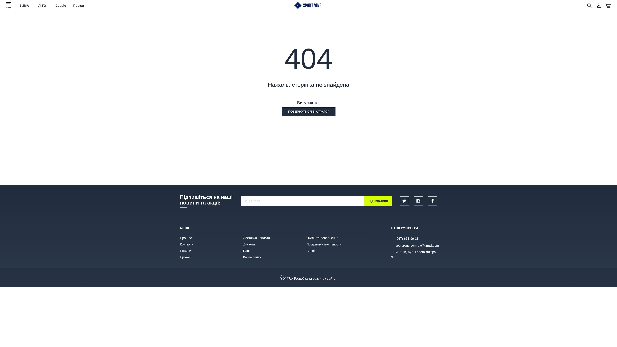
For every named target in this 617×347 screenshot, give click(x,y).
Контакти (186, 244)
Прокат (78, 5)
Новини (185, 251)
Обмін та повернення (322, 238)
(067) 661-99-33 (407, 238)
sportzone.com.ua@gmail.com (417, 245)
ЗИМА (24, 5)
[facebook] (432, 200)
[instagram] (418, 200)
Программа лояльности (323, 244)
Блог (246, 251)
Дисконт (249, 244)
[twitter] (404, 200)
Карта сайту (252, 257)
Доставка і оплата (256, 238)
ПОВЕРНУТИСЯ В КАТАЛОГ (308, 111)
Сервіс (60, 5)
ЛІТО (42, 5)
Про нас (186, 238)
